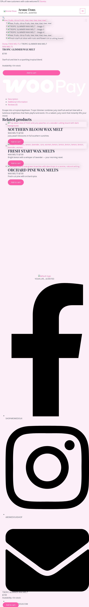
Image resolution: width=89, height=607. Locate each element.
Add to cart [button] (16, 142)
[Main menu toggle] (82, 11)
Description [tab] (13, 99)
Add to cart (31, 73)
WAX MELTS (14, 44)
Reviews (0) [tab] (12, 104)
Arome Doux (26, 10)
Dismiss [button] (42, 1)
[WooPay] (44, 86)
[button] (3, 17)
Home (5, 44)
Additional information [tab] (17, 102)
